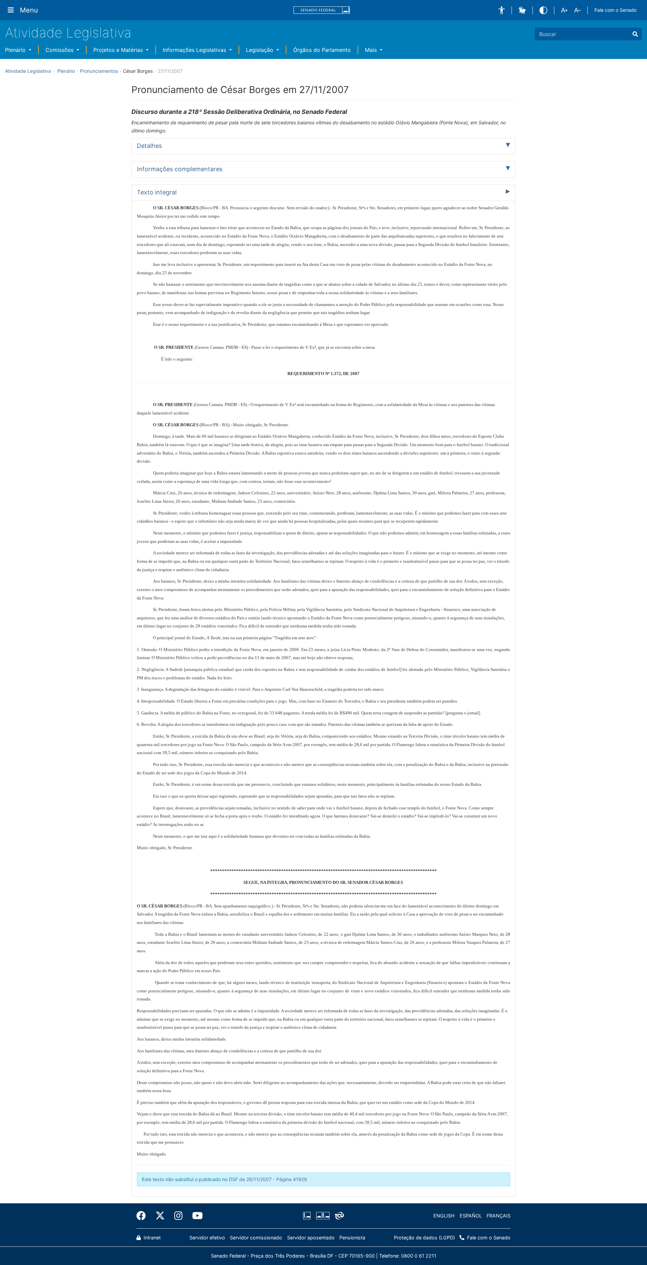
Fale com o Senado (615, 10)
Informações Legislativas (195, 50)
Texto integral (157, 192)
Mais (371, 50)
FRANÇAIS (499, 1215)
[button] (501, 10)
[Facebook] (143, 1216)
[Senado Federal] (322, 10)
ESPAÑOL (471, 1215)
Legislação (260, 50)
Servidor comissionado (256, 1237)
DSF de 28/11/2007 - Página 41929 (268, 1179)
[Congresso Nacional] (322, 1216)
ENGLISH (444, 1215)
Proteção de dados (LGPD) (424, 1237)
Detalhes (149, 145)
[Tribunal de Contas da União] (338, 1216)
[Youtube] (195, 1216)
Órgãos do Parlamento (322, 50)
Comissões (60, 50)
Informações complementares (179, 169)
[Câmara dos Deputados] (308, 1216)
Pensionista (352, 1237)
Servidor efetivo (207, 1237)
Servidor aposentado (311, 1237)
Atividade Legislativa (68, 32)
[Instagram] (178, 1216)
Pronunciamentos (99, 71)
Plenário (16, 50)
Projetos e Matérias (119, 50)
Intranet (151, 1237)
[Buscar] (635, 34)
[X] (160, 1216)
